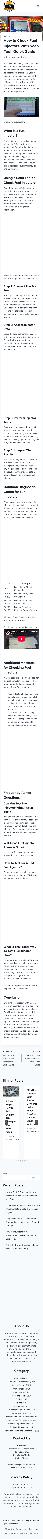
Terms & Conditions (29, 1533)
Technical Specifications (19, 1424)
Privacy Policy (11, 1533)
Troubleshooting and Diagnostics (19, 1431)
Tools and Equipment (19, 1427)
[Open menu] (38, 6)
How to (7, 36)
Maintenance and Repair (19, 1410)
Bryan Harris (10, 57)
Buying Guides (18, 1385)
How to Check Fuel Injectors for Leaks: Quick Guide (32, 1058)
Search (6, 1173)
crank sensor (19, 1392)
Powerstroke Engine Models (19, 1420)
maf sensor (19, 1406)
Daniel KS (11, 1136)
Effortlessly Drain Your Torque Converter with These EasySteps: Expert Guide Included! (32, 1107)
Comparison (18, 1389)
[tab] (17, 1161)
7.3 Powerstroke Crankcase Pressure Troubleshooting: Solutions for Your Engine (23, 1209)
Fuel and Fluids (19, 1396)
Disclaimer (33, 1529)
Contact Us (21, 1529)
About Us (9, 1529)
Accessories (19, 1378)
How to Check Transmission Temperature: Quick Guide (9, 1058)
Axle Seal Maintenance (18, 1382)
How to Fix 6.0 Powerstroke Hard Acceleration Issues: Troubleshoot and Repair (21, 1195)
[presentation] (11, 1091)
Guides (18, 1399)
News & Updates (19, 1413)
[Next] (36, 1122)
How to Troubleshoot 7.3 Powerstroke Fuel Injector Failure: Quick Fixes (21, 1235)
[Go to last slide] (6, 1122)
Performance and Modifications (19, 1417)
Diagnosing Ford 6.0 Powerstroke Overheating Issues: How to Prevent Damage (22, 1222)
